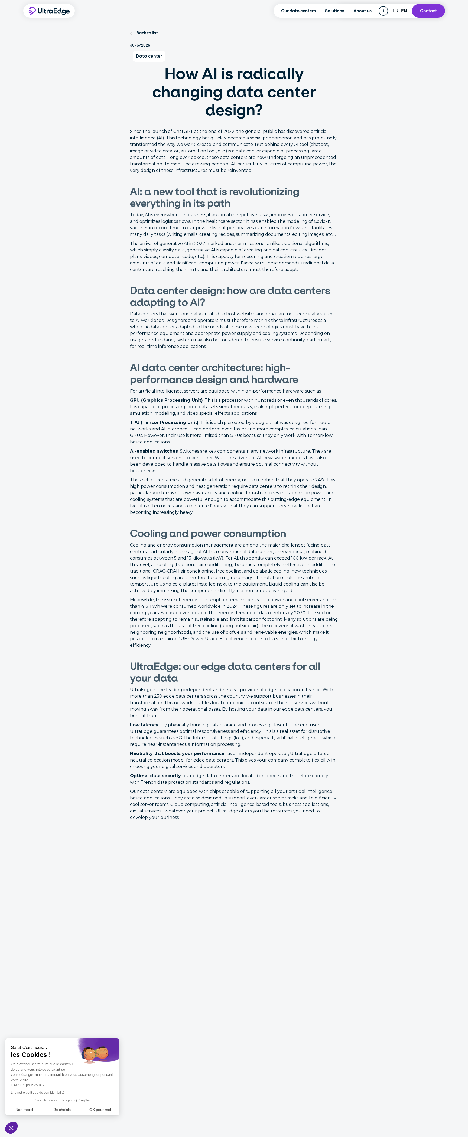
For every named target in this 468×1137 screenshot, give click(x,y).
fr (396, 10)
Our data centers (298, 10)
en (404, 10)
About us (362, 10)
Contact (428, 10)
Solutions (334, 10)
